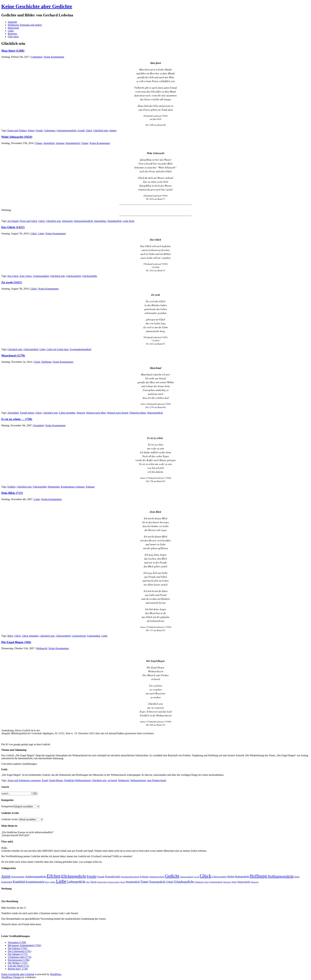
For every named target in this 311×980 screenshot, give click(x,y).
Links (11, 30)
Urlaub (84, 143)
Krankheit (39, 425)
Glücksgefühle (89, 276)
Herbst (230, 876)
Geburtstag (36, 56)
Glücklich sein (100, 130)
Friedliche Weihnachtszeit (77, 780)
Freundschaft (112, 876)
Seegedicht (49, 143)
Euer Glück (26, 276)
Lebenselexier (79, 635)
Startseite (12, 22)
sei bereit (112, 780)
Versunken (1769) (17, 942)
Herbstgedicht (242, 876)
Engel (45, 780)
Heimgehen (54, 486)
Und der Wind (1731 (18, 965)
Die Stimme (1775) (17, 954)
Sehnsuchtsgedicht (83, 221)
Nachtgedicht (102, 882)
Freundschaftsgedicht (130, 877)
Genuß (80, 130)
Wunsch (81, 412)
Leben (52, 882)
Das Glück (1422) (12, 227)
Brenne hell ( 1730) (18, 968)
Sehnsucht (67, 221)
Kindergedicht (6, 882)
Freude (39, 130)
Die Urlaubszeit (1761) (19, 951)
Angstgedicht (17, 876)
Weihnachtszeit (138, 780)
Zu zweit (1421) (11, 282)
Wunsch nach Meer (96, 412)
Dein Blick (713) (12, 493)
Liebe (41, 233)
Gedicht (172, 875)
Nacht (94, 882)
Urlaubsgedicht (184, 881)
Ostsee (38, 143)
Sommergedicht (114, 882)
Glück (89, 130)
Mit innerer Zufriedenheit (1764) (24, 945)
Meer (88, 882)
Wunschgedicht (155, 412)
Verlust (206, 882)
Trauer (144, 881)
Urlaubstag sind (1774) (19, 957)
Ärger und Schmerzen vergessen (24, 780)
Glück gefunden (30, 635)
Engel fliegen (56, 780)
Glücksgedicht (73, 276)
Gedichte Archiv (9, 819)
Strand (122, 882)
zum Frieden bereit (156, 780)
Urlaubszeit (198, 882)
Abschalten (13, 412)
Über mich (13, 36)
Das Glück (12, 276)
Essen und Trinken (17, 130)
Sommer (60, 143)
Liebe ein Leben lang (57, 349)
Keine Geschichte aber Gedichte (36, 6)
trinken (112, 130)
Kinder (296, 877)
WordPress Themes (11, 977)
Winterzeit (254, 882)
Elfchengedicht (73, 876)
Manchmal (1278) (13, 355)
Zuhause (90, 486)
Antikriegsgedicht (35, 876)
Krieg (47, 882)
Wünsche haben (137, 412)
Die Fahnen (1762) (17, 948)
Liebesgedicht (76, 881)
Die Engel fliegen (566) (16, 642)
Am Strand (12, 221)
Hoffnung (46, 361)
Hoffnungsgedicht (281, 876)
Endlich (11, 486)
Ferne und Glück (28, 221)
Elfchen (54, 876)
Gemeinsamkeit (41, 276)
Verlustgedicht (216, 882)
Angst (5, 876)
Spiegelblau (100, 221)
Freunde (100, 876)
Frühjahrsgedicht (156, 877)
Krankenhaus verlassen (73, 486)
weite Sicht (128, 221)
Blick (10, 635)
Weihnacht (41, 648)
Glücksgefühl (39, 486)
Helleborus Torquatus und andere (25, 25)
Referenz (12, 33)
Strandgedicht (73, 143)
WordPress (55, 974)
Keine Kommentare (54, 56)
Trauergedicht (157, 881)
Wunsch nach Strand (117, 412)
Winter (234, 882)
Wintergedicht (243, 882)
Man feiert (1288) (12, 50)
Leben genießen (67, 412)
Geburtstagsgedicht (66, 130)
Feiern (31, 130)
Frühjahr (144, 876)
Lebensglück (93, 635)
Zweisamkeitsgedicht (80, 349)
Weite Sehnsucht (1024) (16, 137)
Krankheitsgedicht (35, 881)
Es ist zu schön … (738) (16, 419)
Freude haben (27, 412)
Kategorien (7, 806)
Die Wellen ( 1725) (17, 963)
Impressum (13, 27)
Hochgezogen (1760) (18, 960)
